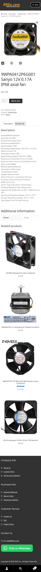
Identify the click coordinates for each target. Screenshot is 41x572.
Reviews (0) (19, 124)
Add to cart (15, 101)
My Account (7, 568)
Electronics (12, 14)
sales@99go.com (12, 541)
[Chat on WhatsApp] (20, 548)
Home (5, 14)
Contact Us (8, 516)
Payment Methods (10, 492)
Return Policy (9, 496)
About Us (7, 468)
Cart (31, 566)
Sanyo (8, 115)
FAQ (5, 520)
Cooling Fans (22, 14)
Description (8, 124)
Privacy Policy (9, 524)
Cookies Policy (9, 472)
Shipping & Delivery (11, 500)
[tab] (8, 124)
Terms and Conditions (12, 476)
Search (20, 568)
